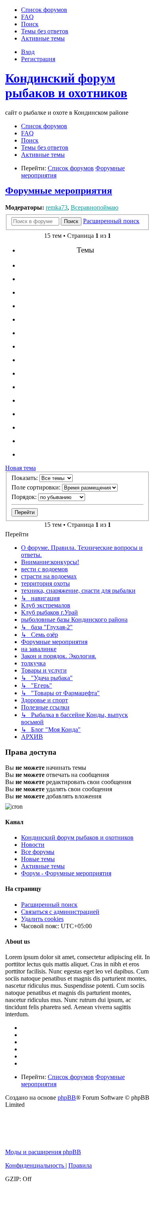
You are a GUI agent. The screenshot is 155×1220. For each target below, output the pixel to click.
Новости (33, 844)
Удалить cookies (42, 918)
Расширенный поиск (49, 904)
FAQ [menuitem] (27, 133)
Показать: (25, 477)
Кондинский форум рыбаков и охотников (66, 85)
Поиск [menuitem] (30, 140)
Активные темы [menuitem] (43, 154)
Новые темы (38, 859)
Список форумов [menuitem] (44, 126)
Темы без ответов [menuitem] (44, 147)
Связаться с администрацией (60, 911)
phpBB (67, 1097)
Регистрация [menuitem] (38, 59)
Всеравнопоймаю (94, 207)
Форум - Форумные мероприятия (66, 873)
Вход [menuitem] (28, 51)
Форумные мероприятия (58, 190)
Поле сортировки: (37, 487)
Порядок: (25, 496)
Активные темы (43, 866)
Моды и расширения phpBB (43, 1152)
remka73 (57, 207)
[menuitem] (44, 9)
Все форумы (37, 851)
